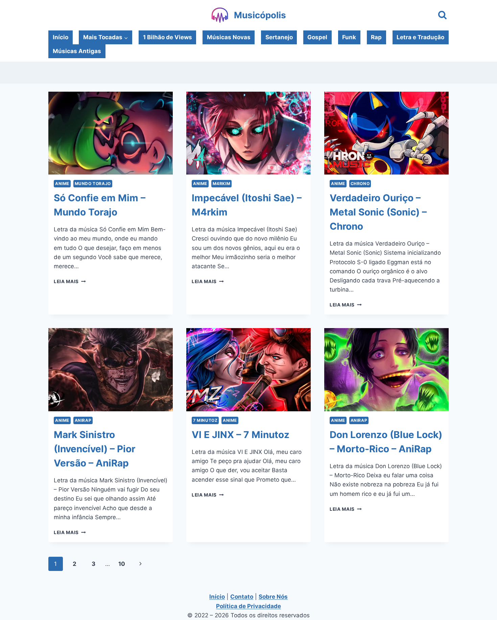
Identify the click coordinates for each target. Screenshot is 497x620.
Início (60, 37)
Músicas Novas (229, 37)
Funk (349, 37)
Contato (241, 596)
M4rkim (222, 183)
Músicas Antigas (77, 51)
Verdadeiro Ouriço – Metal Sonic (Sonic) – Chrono (378, 212)
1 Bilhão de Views (167, 37)
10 (121, 563)
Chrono (360, 183)
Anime (62, 183)
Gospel (317, 37)
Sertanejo (279, 37)
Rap (376, 37)
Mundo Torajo (93, 183)
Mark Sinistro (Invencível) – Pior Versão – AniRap (94, 449)
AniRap (83, 420)
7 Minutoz (205, 420)
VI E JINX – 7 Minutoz (240, 434)
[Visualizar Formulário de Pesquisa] (442, 15)
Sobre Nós (273, 596)
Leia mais (70, 281)
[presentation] (110, 133)
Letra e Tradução (420, 37)
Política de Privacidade (248, 606)
